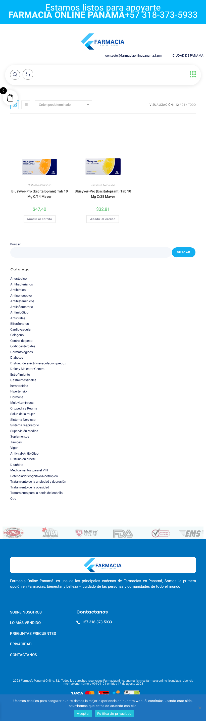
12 (177, 104)
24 (183, 104)
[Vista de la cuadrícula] (14, 104)
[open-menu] (191, 74)
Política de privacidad (114, 713)
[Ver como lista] (25, 104)
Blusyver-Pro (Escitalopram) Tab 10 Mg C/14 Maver (39, 194)
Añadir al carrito (39, 219)
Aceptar (83, 713)
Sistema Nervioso (39, 185)
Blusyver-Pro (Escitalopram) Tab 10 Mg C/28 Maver (103, 194)
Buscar (15, 244)
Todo (192, 104)
